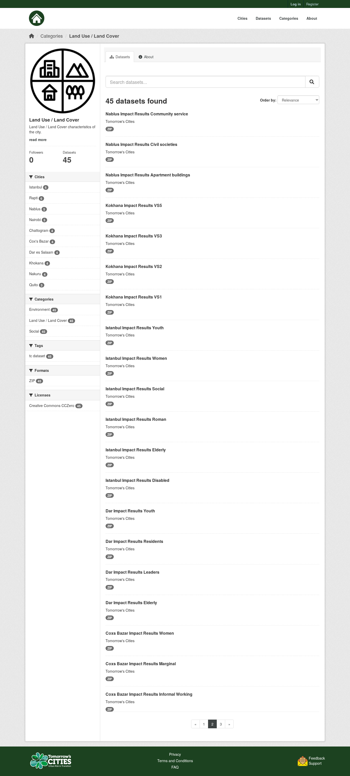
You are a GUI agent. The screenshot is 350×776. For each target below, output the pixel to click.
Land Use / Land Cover (94, 36)
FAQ (175, 767)
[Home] (31, 35)
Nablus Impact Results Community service (147, 114)
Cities (243, 18)
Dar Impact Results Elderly (131, 602)
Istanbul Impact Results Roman (136, 419)
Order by (267, 100)
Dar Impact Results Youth (130, 511)
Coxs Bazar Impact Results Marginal (141, 663)
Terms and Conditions (175, 760)
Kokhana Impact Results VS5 (134, 205)
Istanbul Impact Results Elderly (136, 450)
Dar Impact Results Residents (134, 541)
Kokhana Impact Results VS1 (134, 297)
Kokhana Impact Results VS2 (134, 266)
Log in (296, 4)
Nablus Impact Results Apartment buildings (148, 175)
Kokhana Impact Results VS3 (134, 236)
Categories (288, 18)
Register (312, 4)
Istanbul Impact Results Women (136, 358)
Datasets (263, 18)
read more (38, 139)
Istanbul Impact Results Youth (135, 328)
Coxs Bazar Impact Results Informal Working (149, 694)
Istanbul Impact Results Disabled (137, 480)
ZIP (109, 129)
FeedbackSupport (317, 760)
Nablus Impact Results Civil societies (141, 144)
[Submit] (312, 82)
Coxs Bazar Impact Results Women (140, 633)
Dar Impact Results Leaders (132, 572)
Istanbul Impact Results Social (135, 389)
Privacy (175, 754)
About (311, 18)
